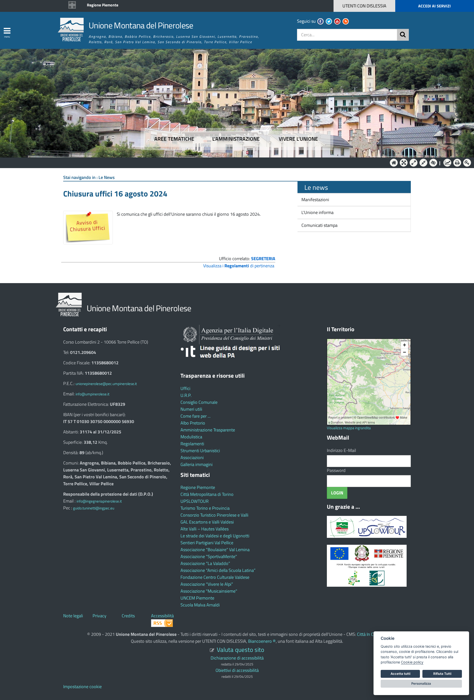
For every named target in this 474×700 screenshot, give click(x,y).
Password (336, 470)
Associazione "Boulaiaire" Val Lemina (215, 549)
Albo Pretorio (192, 423)
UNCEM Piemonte (197, 598)
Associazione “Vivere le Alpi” (206, 584)
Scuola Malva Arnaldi (200, 605)
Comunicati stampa (318, 225)
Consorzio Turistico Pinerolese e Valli (214, 515)
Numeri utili (191, 409)
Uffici (185, 388)
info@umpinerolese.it (92, 394)
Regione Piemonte (102, 5)
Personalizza (421, 683)
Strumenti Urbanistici (200, 450)
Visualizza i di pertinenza (238, 265)
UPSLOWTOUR (194, 501)
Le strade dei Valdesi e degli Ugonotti (214, 535)
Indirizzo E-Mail (341, 450)
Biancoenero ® (262, 641)
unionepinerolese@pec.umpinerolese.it (106, 384)
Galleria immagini (196, 464)
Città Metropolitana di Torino (207, 494)
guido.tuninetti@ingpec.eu (93, 508)
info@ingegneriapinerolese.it (99, 501)
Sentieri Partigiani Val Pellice (206, 542)
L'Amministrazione (233, 162)
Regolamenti (192, 443)
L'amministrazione (236, 139)
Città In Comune (372, 634)
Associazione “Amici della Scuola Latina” (218, 570)
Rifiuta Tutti (442, 674)
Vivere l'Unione (298, 139)
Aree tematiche (174, 139)
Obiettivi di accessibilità (237, 670)
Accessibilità (162, 615)
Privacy (99, 615)
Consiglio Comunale (198, 402)
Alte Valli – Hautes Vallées (204, 528)
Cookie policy (412, 662)
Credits (128, 615)
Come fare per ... (195, 416)
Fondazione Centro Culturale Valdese (214, 577)
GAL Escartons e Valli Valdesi (207, 522)
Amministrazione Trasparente (207, 430)
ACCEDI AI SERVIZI (434, 6)
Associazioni (192, 457)
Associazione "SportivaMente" (208, 556)
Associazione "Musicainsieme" (208, 591)
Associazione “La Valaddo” (205, 563)
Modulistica (191, 436)
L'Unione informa (317, 212)
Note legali (73, 615)
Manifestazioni (314, 199)
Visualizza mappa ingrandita (349, 428)
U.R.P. (186, 395)
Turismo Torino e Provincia (205, 508)
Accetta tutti (400, 674)
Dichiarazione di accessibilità (237, 658)
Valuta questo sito (240, 649)
